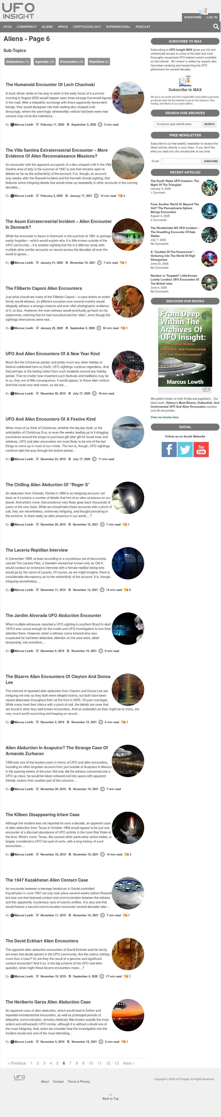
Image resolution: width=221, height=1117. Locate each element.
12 (108, 1063)
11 (99, 1063)
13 (117, 1063)
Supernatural (118, 26)
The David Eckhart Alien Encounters (42, 941)
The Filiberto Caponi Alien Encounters (44, 288)
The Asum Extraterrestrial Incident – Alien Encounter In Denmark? (59, 224)
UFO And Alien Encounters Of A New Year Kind (53, 354)
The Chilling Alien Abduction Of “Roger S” (48, 485)
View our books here (164, 417)
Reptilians (96, 61)
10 (91, 1063)
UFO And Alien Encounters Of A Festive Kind (51, 419)
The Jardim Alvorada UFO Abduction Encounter (53, 615)
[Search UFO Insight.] (216, 26)
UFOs (7, 26)
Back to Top (111, 1098)
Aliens (47, 26)
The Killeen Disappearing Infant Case (43, 814)
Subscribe (193, 17)
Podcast (143, 26)
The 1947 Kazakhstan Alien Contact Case (47, 880)
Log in (212, 17)
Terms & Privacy (79, 1081)
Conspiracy (27, 26)
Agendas (42, 61)
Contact (58, 1081)
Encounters (69, 61)
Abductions (15, 61)
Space (63, 26)
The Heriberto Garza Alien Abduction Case (48, 1002)
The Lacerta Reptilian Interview (37, 550)
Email (155, 161)
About (45, 1081)
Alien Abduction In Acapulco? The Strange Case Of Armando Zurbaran (57, 750)
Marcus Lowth (23, 124)
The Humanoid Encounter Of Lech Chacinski (50, 84)
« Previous (17, 1063)
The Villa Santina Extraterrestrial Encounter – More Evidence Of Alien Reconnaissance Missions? (57, 153)
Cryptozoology (87, 26)
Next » (128, 1063)
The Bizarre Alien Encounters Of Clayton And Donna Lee (58, 679)
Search (209, 124)
